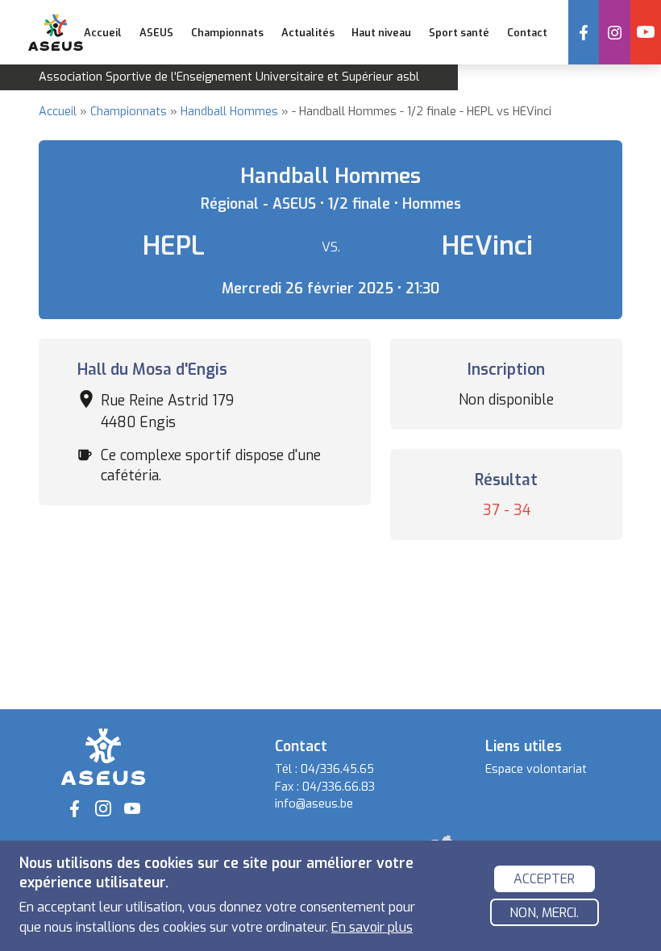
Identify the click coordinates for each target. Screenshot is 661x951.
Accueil (103, 32)
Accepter (544, 878)
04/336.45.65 (337, 769)
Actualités (308, 32)
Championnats (128, 111)
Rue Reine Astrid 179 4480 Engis (167, 411)
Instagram (614, 32)
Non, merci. (544, 912)
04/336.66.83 (338, 787)
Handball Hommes (229, 111)
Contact (527, 32)
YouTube (645, 32)
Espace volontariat (536, 769)
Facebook (583, 32)
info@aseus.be (314, 804)
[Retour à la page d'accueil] (103, 756)
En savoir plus (372, 927)
